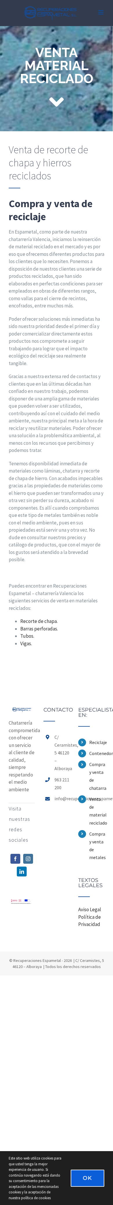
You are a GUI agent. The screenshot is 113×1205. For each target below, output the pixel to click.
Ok (87, 1178)
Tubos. (27, 636)
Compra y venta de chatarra (96, 776)
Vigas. (26, 643)
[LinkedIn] (22, 871)
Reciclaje (96, 742)
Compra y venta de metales (96, 846)
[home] (22, 711)
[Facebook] (15, 859)
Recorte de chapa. (39, 621)
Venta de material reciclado (96, 811)
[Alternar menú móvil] (101, 12)
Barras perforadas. (39, 629)
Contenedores (96, 753)
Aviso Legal (89, 909)
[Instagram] (28, 859)
